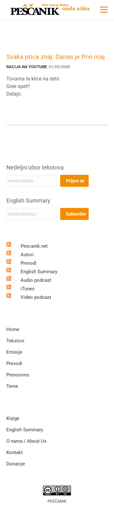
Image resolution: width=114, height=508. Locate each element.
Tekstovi (15, 341)
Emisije (14, 352)
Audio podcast (36, 280)
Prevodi (28, 263)
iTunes (28, 289)
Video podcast (36, 297)
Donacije (15, 464)
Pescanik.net (34, 246)
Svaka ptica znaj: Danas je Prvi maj (55, 57)
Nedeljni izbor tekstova (35, 167)
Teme (12, 386)
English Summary (28, 200)
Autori (27, 254)
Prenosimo (17, 375)
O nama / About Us (26, 441)
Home (12, 329)
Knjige (12, 418)
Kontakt (14, 452)
